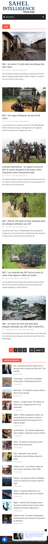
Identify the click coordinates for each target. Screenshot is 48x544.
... (24, 79)
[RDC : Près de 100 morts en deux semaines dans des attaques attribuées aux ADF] (24, 205)
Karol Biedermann (21, 70)
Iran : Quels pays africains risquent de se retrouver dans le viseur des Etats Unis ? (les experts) (30, 368)
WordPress (20, 541)
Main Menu (10, 17)
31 (32, 350)
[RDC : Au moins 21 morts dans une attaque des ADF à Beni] (24, 46)
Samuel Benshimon (22, 121)
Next (38, 350)
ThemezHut (41, 541)
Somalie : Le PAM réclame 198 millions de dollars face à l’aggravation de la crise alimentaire (29, 404)
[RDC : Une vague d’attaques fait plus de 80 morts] (24, 99)
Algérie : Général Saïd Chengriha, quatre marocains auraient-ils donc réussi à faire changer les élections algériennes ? (28, 505)
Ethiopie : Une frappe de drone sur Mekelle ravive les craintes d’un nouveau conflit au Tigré (29, 480)
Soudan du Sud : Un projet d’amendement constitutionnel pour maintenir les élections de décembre (29, 518)
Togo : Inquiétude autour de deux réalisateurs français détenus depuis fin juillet (28, 456)
